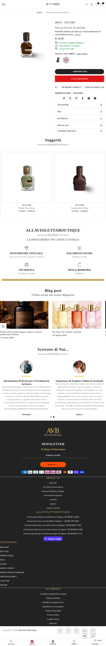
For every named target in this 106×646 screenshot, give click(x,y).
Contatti (53, 499)
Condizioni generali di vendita (53, 594)
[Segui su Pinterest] (93, 631)
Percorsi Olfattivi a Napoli (53, 491)
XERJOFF (3, 585)
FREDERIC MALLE (7, 555)
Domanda (78, 93)
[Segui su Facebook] (60, 631)
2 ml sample (66, 60)
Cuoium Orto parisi (79, 208)
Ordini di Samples (53, 611)
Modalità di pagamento (53, 602)
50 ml (58, 60)
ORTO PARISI (69, 22)
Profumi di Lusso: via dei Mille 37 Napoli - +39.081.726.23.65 (53, 521)
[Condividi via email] (95, 98)
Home (39, 12)
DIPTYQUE (4, 551)
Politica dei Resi (53, 598)
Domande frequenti (53, 495)
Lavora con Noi (53, 508)
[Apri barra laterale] (3, 326)
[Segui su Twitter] (68, 631)
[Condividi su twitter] (70, 98)
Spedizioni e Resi (63, 93)
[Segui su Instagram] (76, 631)
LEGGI (78, 35)
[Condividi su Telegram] (89, 98)
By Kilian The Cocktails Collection (18, 332)
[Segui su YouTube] (85, 636)
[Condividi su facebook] (64, 98)
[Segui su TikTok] (93, 636)
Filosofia (53, 483)
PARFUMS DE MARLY (8, 576)
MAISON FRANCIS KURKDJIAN (12, 572)
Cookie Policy (53, 619)
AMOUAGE (4, 547)
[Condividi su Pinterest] (76, 98)
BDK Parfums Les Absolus (68, 332)
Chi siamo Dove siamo (53, 487)
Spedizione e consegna (53, 606)
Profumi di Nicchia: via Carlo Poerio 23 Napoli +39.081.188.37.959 (53, 525)
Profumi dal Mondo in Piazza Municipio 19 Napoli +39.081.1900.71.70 (53, 534)
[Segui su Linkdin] (85, 631)
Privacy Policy (53, 615)
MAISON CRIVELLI (7, 568)
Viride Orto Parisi (26, 208)
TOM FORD (5, 581)
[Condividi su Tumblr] (82, 98)
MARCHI (58, 22)
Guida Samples (81, 54)
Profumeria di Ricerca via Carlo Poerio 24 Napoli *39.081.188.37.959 (53, 529)
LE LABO (3, 564)
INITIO (2, 560)
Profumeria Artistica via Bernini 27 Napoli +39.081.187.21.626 (53, 517)
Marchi (53, 504)
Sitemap (53, 623)
